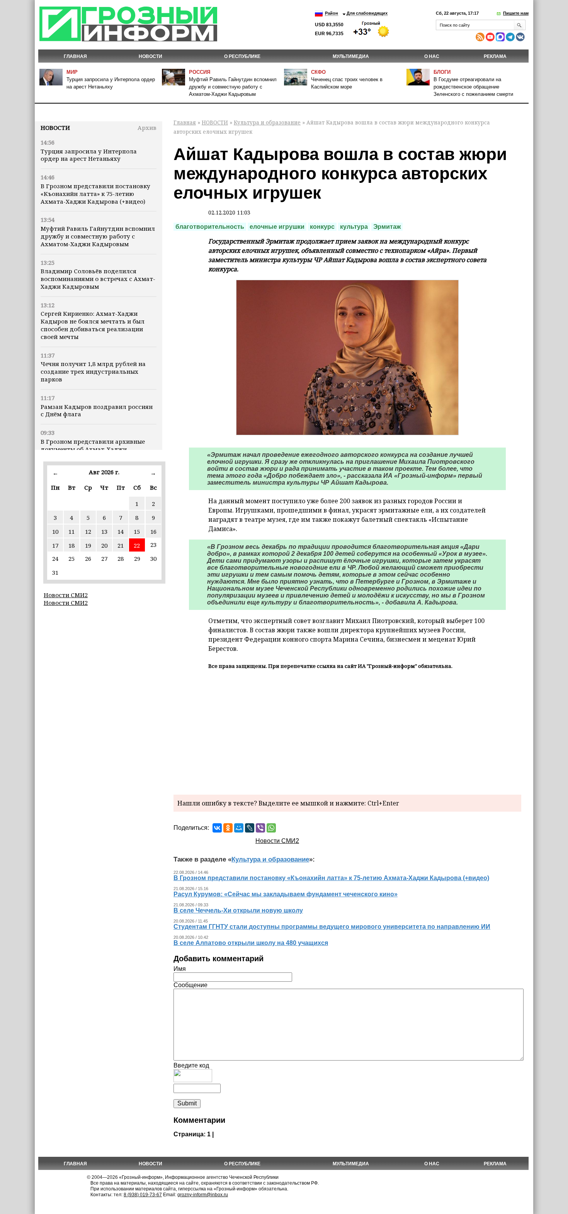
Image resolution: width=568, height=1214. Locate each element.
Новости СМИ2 (66, 595)
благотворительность (209, 226)
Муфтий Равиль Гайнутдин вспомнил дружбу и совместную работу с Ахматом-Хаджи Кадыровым (233, 87)
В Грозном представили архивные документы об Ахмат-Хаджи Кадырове (93, 449)
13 (104, 531)
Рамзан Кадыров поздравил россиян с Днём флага (97, 410)
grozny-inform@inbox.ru (202, 1194)
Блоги (442, 72)
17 (55, 545)
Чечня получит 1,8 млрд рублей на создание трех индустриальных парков (93, 371)
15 (137, 531)
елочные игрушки (277, 226)
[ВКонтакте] (217, 828)
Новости (55, 127)
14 (120, 531)
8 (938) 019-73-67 (143, 1194)
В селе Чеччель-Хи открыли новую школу (238, 910)
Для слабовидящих (367, 13)
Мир (72, 72)
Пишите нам (516, 13)
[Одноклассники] (228, 828)
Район (331, 13)
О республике (242, 56)
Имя (179, 968)
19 (88, 545)
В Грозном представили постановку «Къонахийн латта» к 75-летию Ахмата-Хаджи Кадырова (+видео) (95, 193)
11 (71, 531)
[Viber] (260, 828)
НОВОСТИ (150, 56)
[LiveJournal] (249, 828)
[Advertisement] (347, 731)
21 (120, 545)
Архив (147, 127)
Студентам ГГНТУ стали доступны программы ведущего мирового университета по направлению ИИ (331, 926)
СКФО (318, 72)
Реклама (495, 56)
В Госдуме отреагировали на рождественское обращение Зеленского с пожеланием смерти (473, 87)
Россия (199, 72)
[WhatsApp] (271, 828)
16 (153, 531)
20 (104, 545)
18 (71, 545)
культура (354, 226)
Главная (75, 56)
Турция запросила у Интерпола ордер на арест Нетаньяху (89, 155)
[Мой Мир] (238, 828)
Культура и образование (267, 122)
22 (137, 545)
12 (88, 531)
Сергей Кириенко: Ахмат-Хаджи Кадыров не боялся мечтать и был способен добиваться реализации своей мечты (93, 325)
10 (55, 531)
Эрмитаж (387, 226)
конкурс (322, 226)
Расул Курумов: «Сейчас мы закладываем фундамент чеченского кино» (285, 894)
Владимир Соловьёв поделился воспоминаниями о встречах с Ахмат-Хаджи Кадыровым (98, 278)
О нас (431, 56)
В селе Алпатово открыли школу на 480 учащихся (250, 943)
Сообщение (190, 985)
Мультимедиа (351, 56)
